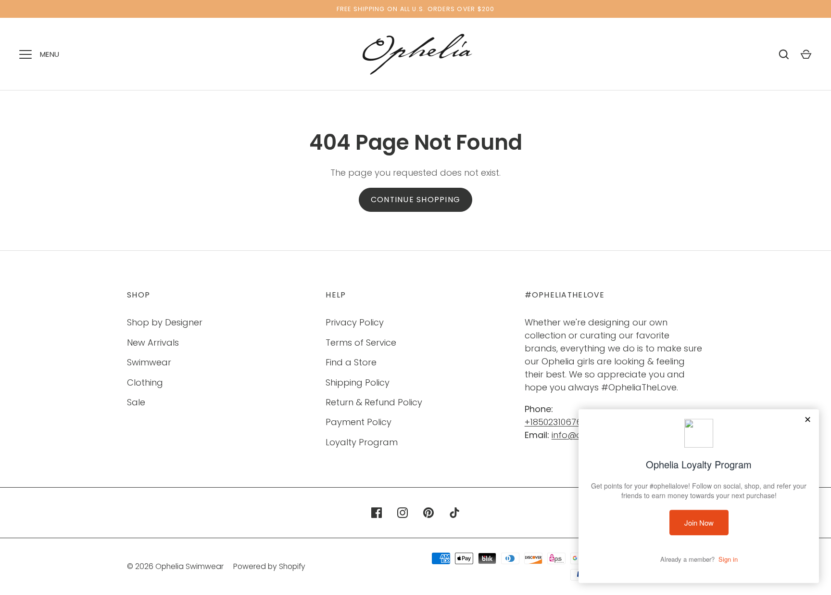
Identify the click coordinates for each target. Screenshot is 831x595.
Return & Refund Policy (374, 402)
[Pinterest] (428, 512)
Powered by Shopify (269, 566)
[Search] (783, 54)
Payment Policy (358, 422)
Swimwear (149, 362)
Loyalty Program (362, 442)
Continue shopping (415, 199)
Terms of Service (361, 342)
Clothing (145, 382)
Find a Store (351, 362)
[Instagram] (402, 512)
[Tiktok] (454, 512)
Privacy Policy (355, 322)
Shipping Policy (358, 382)
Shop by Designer (164, 322)
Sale (136, 402)
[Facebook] (376, 512)
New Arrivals (153, 342)
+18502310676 (553, 422)
